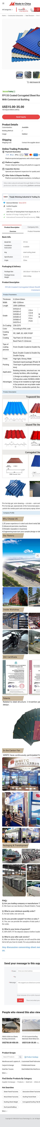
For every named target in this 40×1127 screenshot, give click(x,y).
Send (20, 1000)
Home (4, 15)
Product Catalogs (32, 1057)
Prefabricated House (28, 1065)
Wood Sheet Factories (11, 1097)
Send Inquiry (21, 117)
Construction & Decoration (15, 15)
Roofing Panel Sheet (29, 1097)
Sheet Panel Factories (11, 1092)
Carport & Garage (8, 1065)
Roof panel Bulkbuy (10, 1107)
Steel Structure (29, 15)
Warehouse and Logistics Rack (12, 1061)
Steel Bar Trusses (7, 1069)
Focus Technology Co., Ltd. (27, 1118)
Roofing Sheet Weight (11, 1102)
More (4, 1111)
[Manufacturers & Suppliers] (20, 4)
